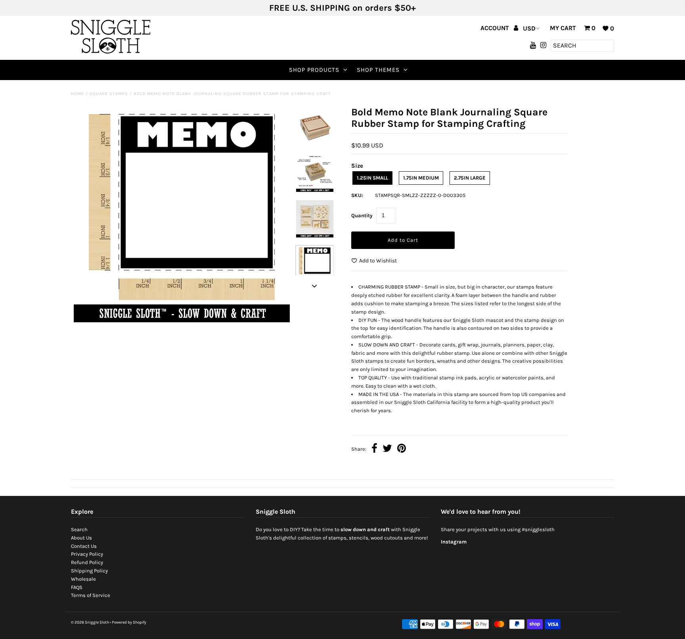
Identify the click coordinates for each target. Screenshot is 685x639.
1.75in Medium (421, 178)
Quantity (362, 215)
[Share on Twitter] (387, 449)
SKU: (357, 195)
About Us (81, 538)
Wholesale (83, 579)
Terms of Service (90, 595)
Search (79, 529)
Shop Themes (378, 69)
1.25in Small (372, 178)
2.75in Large (470, 178)
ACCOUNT (495, 28)
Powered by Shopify (129, 622)
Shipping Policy (89, 571)
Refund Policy (87, 562)
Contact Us (84, 546)
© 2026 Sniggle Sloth (90, 622)
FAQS (76, 587)
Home (77, 93)
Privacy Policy (87, 554)
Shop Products (314, 69)
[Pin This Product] (401, 449)
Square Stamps (109, 93)
